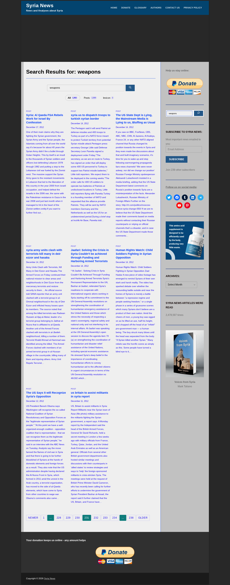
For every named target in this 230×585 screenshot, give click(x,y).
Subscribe (176, 159)
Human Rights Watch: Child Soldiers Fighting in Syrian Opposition (134, 253)
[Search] (198, 113)
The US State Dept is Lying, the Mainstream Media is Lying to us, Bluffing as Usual (135, 119)
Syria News (40, 5)
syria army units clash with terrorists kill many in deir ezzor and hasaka (44, 253)
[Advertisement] (115, 38)
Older (143, 517)
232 (96, 517)
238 (131, 517)
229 (68, 517)
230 (77, 517)
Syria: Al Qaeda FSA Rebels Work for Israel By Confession (44, 119)
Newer (33, 517)
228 (59, 517)
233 (105, 517)
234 (114, 517)
